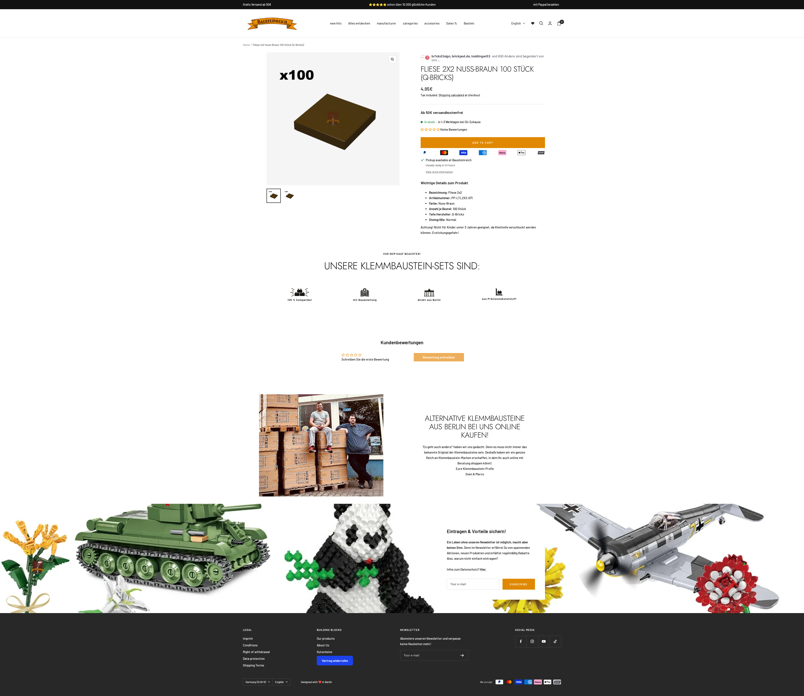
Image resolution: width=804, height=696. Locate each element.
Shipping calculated (451, 95)
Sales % (451, 23)
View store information (439, 172)
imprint (248, 638)
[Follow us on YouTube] (544, 641)
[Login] (550, 23)
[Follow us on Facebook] (521, 641)
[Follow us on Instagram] (532, 641)
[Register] (462, 655)
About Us (323, 645)
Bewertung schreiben (439, 357)
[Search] (541, 23)
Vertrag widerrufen (335, 660)
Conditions (250, 645)
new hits (335, 23)
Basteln (469, 23)
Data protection (254, 658)
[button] (430, 129)
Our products (326, 638)
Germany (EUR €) (256, 682)
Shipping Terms (253, 665)
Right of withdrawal (256, 652)
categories (410, 23)
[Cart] (559, 23)
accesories (431, 23)
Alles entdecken (359, 23)
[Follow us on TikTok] (555, 641)
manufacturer (386, 23)
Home (246, 44)
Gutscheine (324, 652)
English (516, 23)
